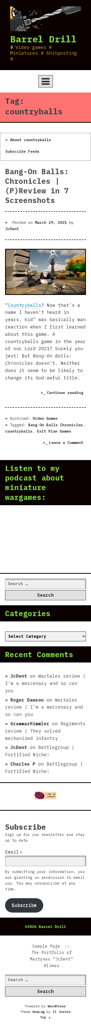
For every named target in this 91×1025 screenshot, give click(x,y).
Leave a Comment (67, 443)
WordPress (57, 1006)
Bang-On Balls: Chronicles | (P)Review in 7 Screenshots (37, 186)
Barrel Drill (43, 39)
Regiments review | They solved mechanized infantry (45, 731)
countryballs (18, 431)
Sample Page (46, 946)
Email (12, 852)
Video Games (45, 418)
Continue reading (66, 393)
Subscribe (24, 905)
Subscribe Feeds (22, 151)
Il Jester (62, 1011)
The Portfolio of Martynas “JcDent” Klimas (51, 959)
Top (45, 1017)
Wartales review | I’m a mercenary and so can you (45, 683)
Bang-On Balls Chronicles (55, 424)
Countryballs (24, 305)
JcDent (12, 228)
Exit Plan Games (54, 431)
